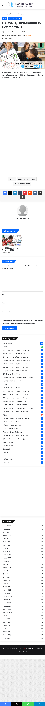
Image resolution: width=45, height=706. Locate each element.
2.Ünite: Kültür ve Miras (11, 374)
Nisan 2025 (7, 561)
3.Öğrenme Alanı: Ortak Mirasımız (15, 357)
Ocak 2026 (6, 539)
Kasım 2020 (7, 635)
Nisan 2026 (7, 529)
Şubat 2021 (7, 625)
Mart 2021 (6, 622)
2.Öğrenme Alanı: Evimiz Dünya (14, 354)
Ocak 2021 (6, 628)
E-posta (5, 303)
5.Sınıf (5, 347)
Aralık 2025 (6, 542)
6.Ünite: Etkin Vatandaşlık (12, 425)
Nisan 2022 (7, 606)
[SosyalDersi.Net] (19, 4)
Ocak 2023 (6, 583)
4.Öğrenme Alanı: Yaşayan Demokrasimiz (18, 360)
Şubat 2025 (7, 567)
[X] (10, 193)
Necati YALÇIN (22, 218)
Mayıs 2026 (7, 526)
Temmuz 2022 (8, 596)
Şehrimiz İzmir (8, 449)
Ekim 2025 (6, 548)
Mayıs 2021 (7, 615)
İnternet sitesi (6, 312)
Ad (3, 294)
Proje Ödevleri (8, 442)
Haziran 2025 (7, 555)
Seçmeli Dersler (8, 445)
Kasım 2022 (7, 590)
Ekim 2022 (6, 593)
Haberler (6, 452)
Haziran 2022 (7, 599)
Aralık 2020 (7, 632)
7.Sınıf (5, 415)
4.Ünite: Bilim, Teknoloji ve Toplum (16, 367)
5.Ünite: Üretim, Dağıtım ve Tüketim (16, 364)
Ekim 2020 (6, 638)
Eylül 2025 (6, 551)
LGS (12, 179)
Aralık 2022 (6, 587)
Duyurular (6, 462)
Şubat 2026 (7, 535)
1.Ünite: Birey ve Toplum (12, 381)
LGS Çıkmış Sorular (27, 179)
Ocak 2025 (6, 571)
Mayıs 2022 (7, 603)
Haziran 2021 (7, 612)
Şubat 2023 (7, 580)
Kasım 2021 (7, 609)
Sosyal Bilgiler (7, 343)
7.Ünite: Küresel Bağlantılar (13, 432)
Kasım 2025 (7, 545)
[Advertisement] (22, 32)
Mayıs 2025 (7, 558)
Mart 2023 (6, 577)
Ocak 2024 (6, 574)
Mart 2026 (6, 532)
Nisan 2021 (6, 619)
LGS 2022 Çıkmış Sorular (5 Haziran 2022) (11, 249)
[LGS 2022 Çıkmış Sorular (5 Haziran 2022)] (12, 240)
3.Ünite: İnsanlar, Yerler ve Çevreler (16, 350)
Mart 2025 (6, 564)
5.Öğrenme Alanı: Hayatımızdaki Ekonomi (18, 377)
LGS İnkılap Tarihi (23, 184)
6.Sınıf (5, 384)
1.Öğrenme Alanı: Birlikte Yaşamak (15, 371)
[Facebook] (5, 193)
